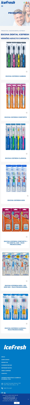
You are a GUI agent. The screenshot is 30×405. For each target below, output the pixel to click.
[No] (28, 399)
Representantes (6, 367)
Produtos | (5, 30)
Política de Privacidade (9, 398)
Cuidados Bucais (6, 365)
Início (3, 356)
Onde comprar (6, 370)
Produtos (4, 362)
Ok (16, 402)
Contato (4, 373)
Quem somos (5, 359)
